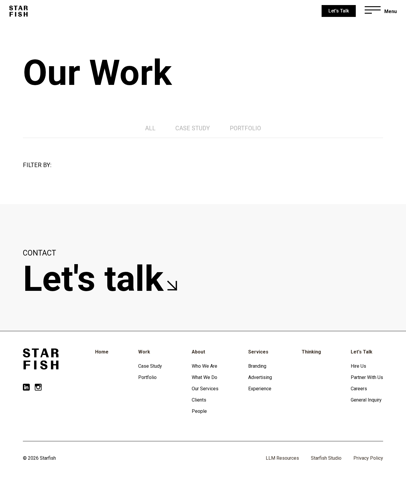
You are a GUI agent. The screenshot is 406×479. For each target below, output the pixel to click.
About (198, 352)
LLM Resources (282, 458)
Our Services (205, 388)
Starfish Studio (326, 458)
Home (101, 352)
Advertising (260, 377)
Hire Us (358, 366)
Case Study (150, 366)
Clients (199, 400)
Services (258, 352)
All (150, 128)
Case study (192, 128)
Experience (259, 388)
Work (144, 352)
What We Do (204, 377)
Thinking (311, 352)
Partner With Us (367, 377)
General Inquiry (366, 400)
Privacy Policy (368, 458)
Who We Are (204, 366)
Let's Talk (361, 352)
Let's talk (97, 279)
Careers (359, 388)
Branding (257, 366)
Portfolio (245, 128)
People (199, 411)
